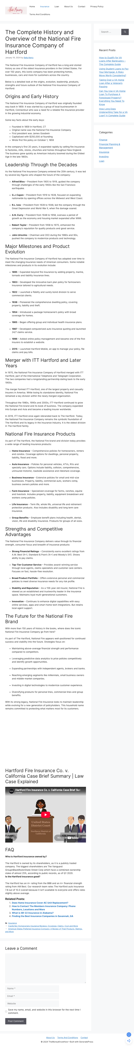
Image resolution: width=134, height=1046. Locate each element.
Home (32, 6)
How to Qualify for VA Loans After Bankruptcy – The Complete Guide (112, 61)
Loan (57, 6)
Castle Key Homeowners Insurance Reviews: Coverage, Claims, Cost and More (43, 926)
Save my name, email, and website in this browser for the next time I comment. (44, 1011)
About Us (68, 6)
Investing (103, 156)
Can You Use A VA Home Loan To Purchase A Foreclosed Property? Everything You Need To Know (112, 98)
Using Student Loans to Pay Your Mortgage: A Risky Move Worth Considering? (114, 72)
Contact (81, 6)
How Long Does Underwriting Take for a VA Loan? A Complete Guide (113, 112)
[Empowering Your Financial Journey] (16, 10)
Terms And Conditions (39, 14)
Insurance (44, 6)
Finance (103, 139)
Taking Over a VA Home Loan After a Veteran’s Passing (111, 83)
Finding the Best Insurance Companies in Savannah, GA (42, 916)
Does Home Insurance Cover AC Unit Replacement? (40, 902)
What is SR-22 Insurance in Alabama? (33, 913)
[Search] (125, 32)
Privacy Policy (96, 6)
